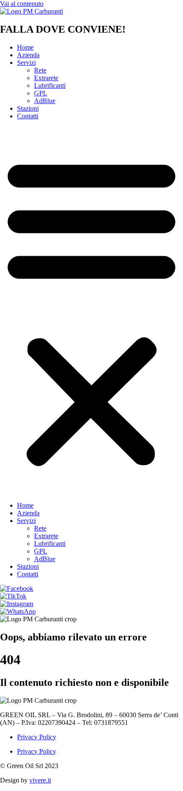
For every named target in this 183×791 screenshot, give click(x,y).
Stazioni (28, 108)
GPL (40, 93)
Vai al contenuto (21, 3)
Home (25, 47)
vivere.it (40, 780)
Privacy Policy (36, 737)
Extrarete (46, 77)
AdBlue (44, 100)
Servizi (26, 62)
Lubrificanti (50, 85)
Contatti (27, 116)
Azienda (28, 55)
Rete (40, 70)
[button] (91, 311)
